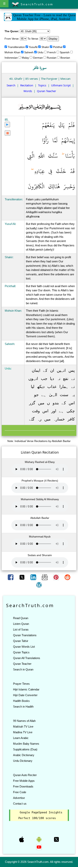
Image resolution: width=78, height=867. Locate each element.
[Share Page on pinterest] (56, 576)
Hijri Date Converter (25, 695)
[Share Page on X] (22, 576)
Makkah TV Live (23, 726)
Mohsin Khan (12, 52)
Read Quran (20, 618)
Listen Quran (21, 623)
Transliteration (16, 47)
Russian (51, 57)
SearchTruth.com (36, 4)
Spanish (64, 52)
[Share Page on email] (45, 576)
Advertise (19, 797)
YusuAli (33, 47)
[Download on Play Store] (39, 839)
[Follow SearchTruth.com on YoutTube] (39, 846)
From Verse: (12, 38)
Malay (25, 57)
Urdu (40, 52)
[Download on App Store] (22, 839)
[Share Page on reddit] (67, 576)
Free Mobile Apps (24, 780)
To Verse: (33, 38)
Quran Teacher (46, 91)
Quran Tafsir (20, 640)
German (38, 57)
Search (11, 85)
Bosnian (65, 57)
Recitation (26, 85)
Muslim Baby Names (26, 743)
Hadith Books (21, 700)
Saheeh (29, 52)
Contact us (20, 803)
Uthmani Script (61, 85)
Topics (42, 85)
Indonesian (11, 57)
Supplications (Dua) (25, 749)
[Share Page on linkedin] (34, 576)
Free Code (19, 792)
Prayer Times (21, 683)
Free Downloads (23, 786)
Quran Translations (25, 635)
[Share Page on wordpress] (39, 584)
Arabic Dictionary (23, 755)
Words (27, 91)
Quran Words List (24, 646)
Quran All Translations (26, 658)
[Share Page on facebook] (11, 576)
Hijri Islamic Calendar (26, 689)
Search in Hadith (23, 706)
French (51, 52)
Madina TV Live (22, 732)
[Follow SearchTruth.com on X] (56, 839)
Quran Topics (21, 652)
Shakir (45, 47)
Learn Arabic (21, 738)
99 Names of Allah (24, 720)
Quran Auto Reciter (25, 775)
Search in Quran (23, 669)
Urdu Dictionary (22, 760)
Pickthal (57, 47)
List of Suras (21, 629)
